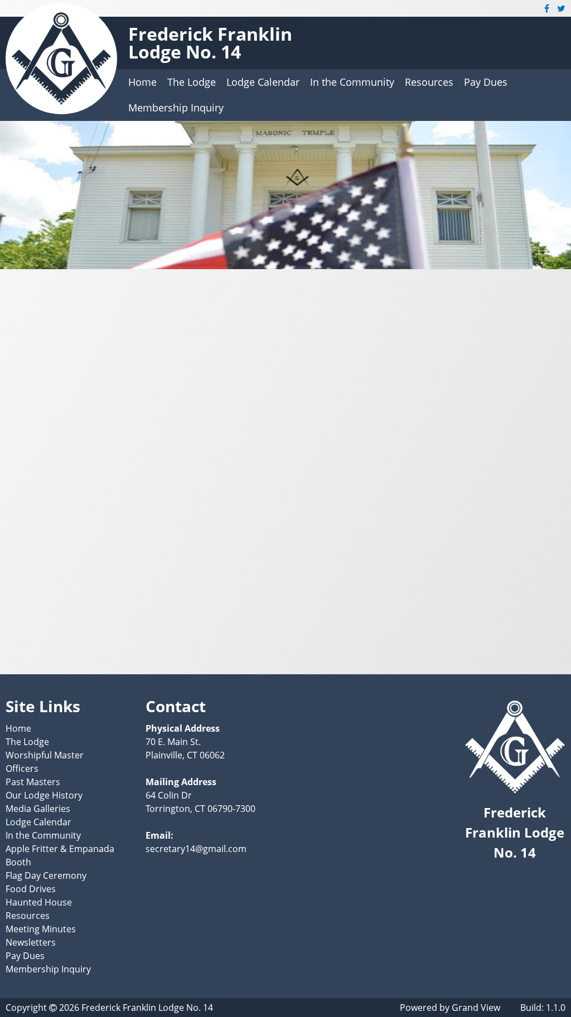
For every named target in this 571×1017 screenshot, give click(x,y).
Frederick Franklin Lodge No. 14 (210, 43)
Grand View (476, 1007)
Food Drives (31, 889)
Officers (22, 768)
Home (142, 82)
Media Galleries (38, 808)
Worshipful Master (45, 755)
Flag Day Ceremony (46, 875)
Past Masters (33, 782)
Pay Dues (485, 82)
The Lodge (191, 82)
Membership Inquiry (176, 107)
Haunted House (39, 902)
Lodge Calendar (262, 82)
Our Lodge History (44, 795)
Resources (429, 82)
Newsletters (31, 942)
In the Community (352, 82)
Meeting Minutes (41, 929)
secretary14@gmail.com (196, 849)
